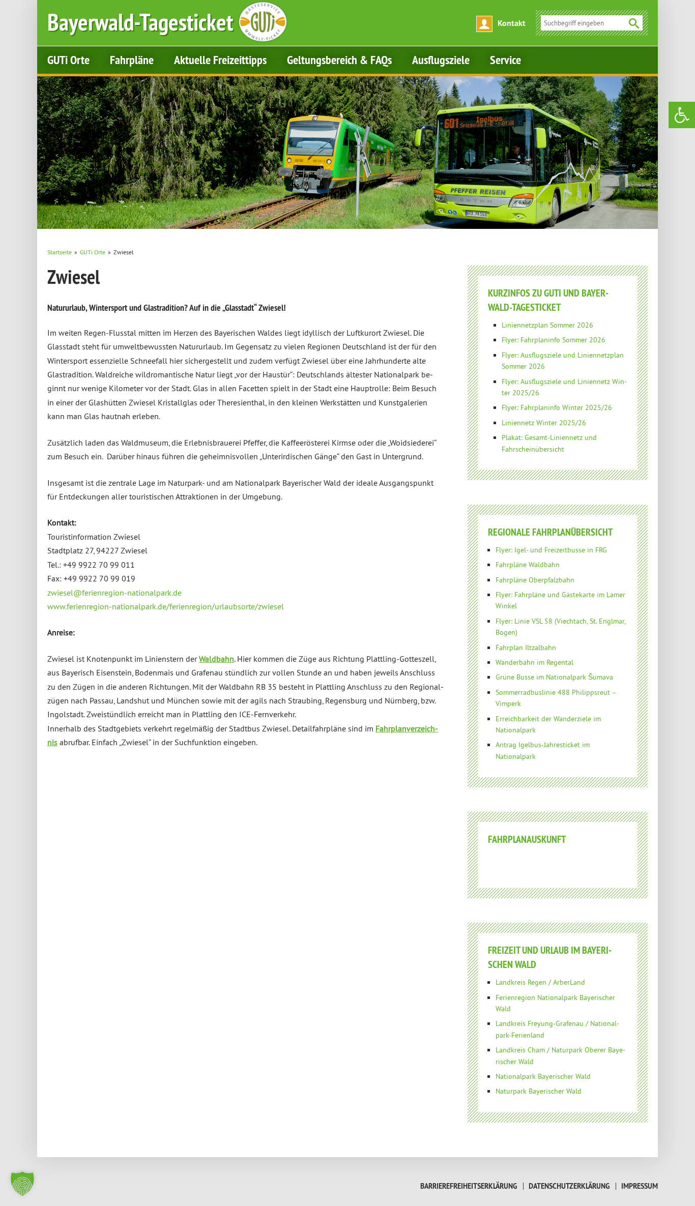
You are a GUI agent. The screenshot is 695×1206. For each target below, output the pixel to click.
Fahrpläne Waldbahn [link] (528, 564)
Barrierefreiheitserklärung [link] (468, 1186)
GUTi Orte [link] (68, 60)
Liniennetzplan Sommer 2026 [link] (547, 325)
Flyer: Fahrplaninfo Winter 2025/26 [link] (557, 407)
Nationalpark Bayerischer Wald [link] (543, 1076)
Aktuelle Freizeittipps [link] (220, 60)
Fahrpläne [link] (132, 60)
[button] (22, 1183)
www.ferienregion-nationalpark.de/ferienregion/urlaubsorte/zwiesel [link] (165, 606)
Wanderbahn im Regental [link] (534, 662)
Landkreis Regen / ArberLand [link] (540, 982)
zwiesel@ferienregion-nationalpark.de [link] (114, 592)
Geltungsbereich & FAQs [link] (339, 60)
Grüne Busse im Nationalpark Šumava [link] (554, 677)
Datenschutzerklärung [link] (569, 1186)
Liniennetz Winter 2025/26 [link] (544, 422)
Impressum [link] (639, 1186)
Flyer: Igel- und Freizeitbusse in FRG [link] (551, 549)
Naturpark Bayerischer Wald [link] (539, 1091)
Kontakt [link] (512, 23)
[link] (682, 115)
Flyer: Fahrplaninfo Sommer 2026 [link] (553, 339)
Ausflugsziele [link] (441, 60)
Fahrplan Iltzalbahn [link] (526, 647)
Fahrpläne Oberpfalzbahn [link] (535, 579)
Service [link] (505, 60)
